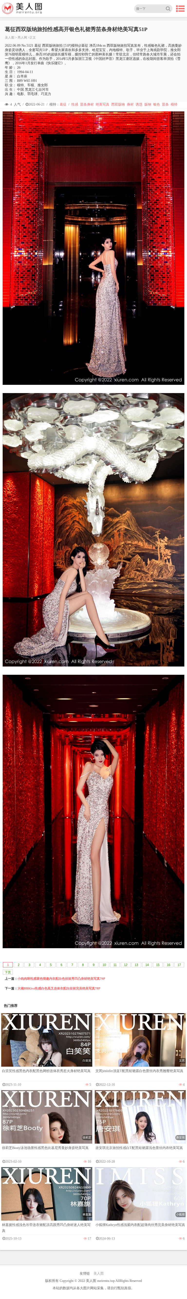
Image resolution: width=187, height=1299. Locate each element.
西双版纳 (118, 104)
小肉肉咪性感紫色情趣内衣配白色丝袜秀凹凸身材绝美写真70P (61, 978)
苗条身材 (87, 104)
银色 (156, 104)
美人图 (9, 37)
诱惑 (139, 104)
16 (168, 965)
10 (104, 965)
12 (125, 965)
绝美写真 (102, 104)
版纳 (147, 104)
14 (147, 965)
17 (179, 965)
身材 (130, 104)
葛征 (63, 104)
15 (157, 965)
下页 (8, 972)
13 (136, 965)
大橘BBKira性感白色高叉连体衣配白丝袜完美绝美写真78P (59, 988)
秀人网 (22, 37)
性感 (74, 104)
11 (115, 965)
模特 (174, 104)
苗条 (165, 104)
